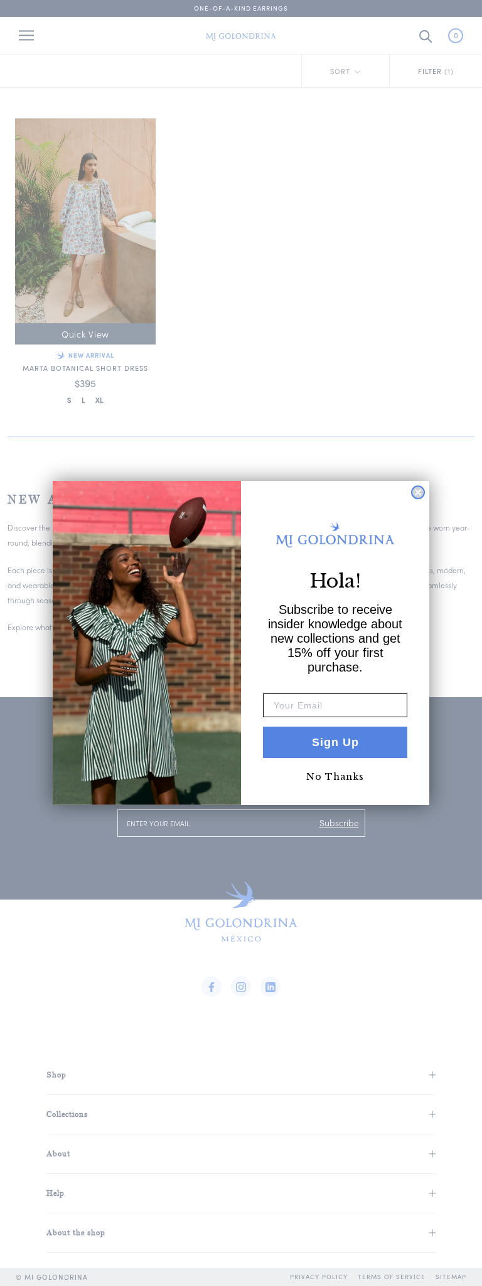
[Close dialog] (418, 492)
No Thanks (335, 776)
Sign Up (335, 742)
